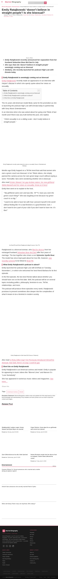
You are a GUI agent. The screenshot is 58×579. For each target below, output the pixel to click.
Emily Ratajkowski (9, 81)
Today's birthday (6, 556)
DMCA (48, 577)
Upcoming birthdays (6, 558)
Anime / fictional (6, 564)
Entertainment (15, 6)
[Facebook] (3, 546)
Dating (32, 15)
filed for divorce (38, 250)
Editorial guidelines (34, 556)
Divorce (31, 540)
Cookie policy (33, 562)
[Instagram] (10, 546)
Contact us (32, 560)
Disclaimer (53, 577)
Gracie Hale (26, 15)
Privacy (40, 577)
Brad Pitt (30, 261)
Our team (32, 554)
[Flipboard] (13, 546)
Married (13, 2)
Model (21, 392)
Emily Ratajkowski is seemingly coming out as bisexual (22, 93)
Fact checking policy (34, 558)
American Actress (12, 392)
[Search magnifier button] (45, 3)
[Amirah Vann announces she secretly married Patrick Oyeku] (50, 493)
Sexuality (44, 15)
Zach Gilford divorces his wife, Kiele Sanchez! (15, 454)
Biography (32, 532)
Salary (3, 560)
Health (3, 562)
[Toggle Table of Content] (38, 90)
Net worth (32, 534)
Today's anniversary (6, 552)
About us (32, 552)
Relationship (38, 15)
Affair (31, 545)
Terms (45, 577)
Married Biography (6, 6)
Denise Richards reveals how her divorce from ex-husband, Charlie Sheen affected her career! (44, 456)
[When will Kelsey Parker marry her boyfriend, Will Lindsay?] (50, 510)
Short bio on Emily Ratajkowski (14, 98)
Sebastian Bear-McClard (26, 252)
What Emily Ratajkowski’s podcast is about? (18, 95)
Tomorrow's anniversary (7, 554)
